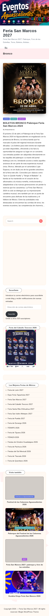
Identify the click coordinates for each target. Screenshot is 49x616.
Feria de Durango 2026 (17, 423)
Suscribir (11, 314)
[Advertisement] (24, 258)
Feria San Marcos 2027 (20, 33)
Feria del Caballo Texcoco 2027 (20, 404)
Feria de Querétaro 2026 (18, 461)
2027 (24, 559)
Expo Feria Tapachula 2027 (19, 395)
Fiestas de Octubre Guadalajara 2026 (23, 442)
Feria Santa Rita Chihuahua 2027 (21, 409)
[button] (41, 221)
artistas (6, 119)
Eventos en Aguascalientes (24, 496)
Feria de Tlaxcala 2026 (17, 456)
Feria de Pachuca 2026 (17, 447)
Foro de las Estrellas (24, 590)
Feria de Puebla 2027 (16, 418)
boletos (13, 119)
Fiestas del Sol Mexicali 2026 (19, 451)
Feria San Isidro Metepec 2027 (20, 414)
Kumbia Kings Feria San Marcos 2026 (24, 596)
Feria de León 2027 (15, 390)
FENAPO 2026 (13, 428)
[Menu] (6, 47)
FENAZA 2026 (13, 437)
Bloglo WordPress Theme (28, 612)
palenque (22, 119)
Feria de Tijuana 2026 (16, 433)
